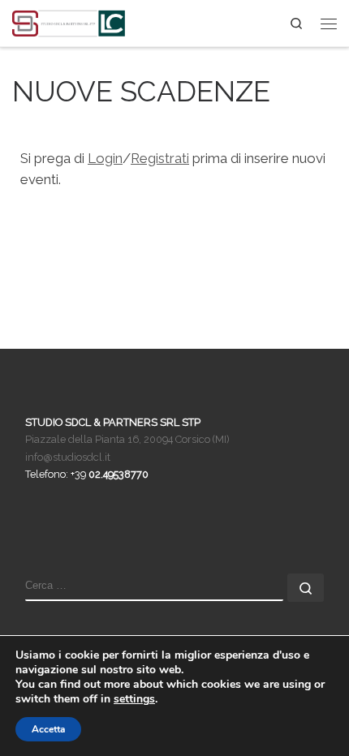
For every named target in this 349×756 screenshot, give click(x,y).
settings (134, 699)
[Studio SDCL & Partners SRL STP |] (68, 21)
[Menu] (328, 23)
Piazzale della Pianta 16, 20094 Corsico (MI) (127, 439)
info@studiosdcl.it (67, 457)
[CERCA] (154, 587)
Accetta (48, 729)
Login (105, 158)
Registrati (160, 158)
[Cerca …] (305, 587)
